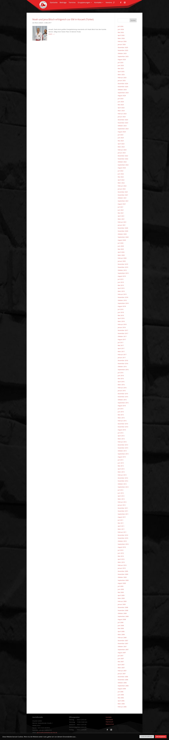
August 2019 (122, 276)
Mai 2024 (121, 105)
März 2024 (121, 111)
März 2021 (121, 219)
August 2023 (122, 132)
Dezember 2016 (123, 360)
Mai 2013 (121, 466)
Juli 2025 (120, 62)
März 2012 (121, 499)
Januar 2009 (122, 604)
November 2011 (123, 511)
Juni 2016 (121, 375)
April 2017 (121, 348)
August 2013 (122, 457)
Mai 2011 (121, 523)
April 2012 (121, 496)
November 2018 (123, 297)
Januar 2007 (122, 674)
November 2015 (123, 397)
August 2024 (122, 95)
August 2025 (122, 59)
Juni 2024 (121, 102)
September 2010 (123, 544)
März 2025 (121, 74)
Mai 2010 (121, 556)
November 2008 (123, 610)
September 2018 (123, 303)
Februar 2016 (122, 388)
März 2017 (121, 351)
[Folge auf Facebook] (120, 2)
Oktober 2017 (122, 336)
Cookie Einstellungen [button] (147, 736)
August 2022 (122, 168)
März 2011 (121, 529)
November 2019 (123, 267)
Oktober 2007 (122, 646)
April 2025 (121, 71)
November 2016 (123, 363)
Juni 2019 (121, 282)
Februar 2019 (122, 294)
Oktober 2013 (122, 451)
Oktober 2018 (122, 300)
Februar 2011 (122, 532)
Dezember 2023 (123, 120)
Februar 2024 (122, 114)
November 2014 (123, 427)
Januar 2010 (122, 568)
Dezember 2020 (123, 228)
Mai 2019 (121, 285)
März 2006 (121, 704)
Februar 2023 (122, 150)
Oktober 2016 (122, 366)
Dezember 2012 (123, 478)
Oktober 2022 (122, 162)
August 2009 (122, 583)
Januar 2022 (122, 189)
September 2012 (123, 487)
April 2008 (121, 631)
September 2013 (123, 454)
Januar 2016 (122, 391)
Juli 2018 (120, 309)
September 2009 (123, 580)
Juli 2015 (120, 409)
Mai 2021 (121, 213)
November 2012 (123, 481)
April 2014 (121, 436)
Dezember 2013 (123, 445)
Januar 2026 (122, 44)
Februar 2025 (122, 77)
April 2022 (121, 180)
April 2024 (121, 108)
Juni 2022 (121, 174)
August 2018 (122, 306)
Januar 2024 (122, 117)
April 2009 (121, 595)
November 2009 (123, 574)
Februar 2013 (122, 475)
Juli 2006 (120, 692)
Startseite (54, 3)
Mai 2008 (121, 628)
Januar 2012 (122, 505)
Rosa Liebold (39, 23)
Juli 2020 (120, 243)
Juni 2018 (121, 312)
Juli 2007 (120, 656)
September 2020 (123, 237)
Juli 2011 (120, 520)
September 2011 (123, 514)
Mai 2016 (121, 378)
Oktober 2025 (122, 53)
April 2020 (121, 252)
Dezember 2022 (123, 156)
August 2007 (122, 652)
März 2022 (121, 183)
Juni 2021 (121, 210)
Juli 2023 (120, 135)
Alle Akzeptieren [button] (160, 736)
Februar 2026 (122, 41)
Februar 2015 (122, 421)
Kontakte (98, 3)
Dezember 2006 (123, 677)
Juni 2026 (121, 29)
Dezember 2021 (123, 192)
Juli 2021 (120, 207)
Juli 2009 (120, 586)
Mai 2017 (121, 345)
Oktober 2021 (122, 198)
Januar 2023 (122, 153)
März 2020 (121, 255)
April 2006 (121, 701)
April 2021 (121, 216)
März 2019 (121, 291)
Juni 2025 (121, 65)
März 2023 (121, 147)
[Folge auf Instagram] (124, 2)
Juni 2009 (121, 589)
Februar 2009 (122, 601)
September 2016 (123, 369)
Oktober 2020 (122, 234)
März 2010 (121, 562)
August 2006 (122, 689)
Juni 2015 (121, 412)
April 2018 (121, 318)
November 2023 (123, 123)
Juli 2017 (120, 342)
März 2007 (121, 668)
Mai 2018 (121, 315)
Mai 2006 (121, 698)
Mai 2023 (121, 141)
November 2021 (123, 195)
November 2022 (123, 159)
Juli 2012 (120, 490)
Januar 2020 (122, 261)
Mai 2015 (121, 415)
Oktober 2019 (122, 270)
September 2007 (123, 649)
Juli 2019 (120, 279)
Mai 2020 (121, 249)
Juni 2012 (121, 493)
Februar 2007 (122, 671)
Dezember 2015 (123, 394)
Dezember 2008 (123, 607)
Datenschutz (110, 724)
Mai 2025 (121, 68)
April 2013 (121, 469)
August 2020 (122, 240)
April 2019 (121, 288)
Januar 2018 (122, 327)
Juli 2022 (120, 171)
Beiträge (63, 3)
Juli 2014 (120, 433)
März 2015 (121, 418)
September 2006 (123, 686)
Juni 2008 (121, 625)
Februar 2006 (122, 707)
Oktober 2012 (122, 484)
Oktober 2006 (122, 683)
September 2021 (123, 201)
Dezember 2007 (123, 640)
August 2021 (122, 204)
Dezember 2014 (123, 424)
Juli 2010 (120, 550)
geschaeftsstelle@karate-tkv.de (47, 732)
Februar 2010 (122, 565)
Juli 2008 (120, 622)
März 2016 (121, 385)
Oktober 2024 (122, 90)
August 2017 (122, 339)
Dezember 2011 (123, 508)
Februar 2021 (122, 222)
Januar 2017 (122, 357)
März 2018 (121, 321)
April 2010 (121, 559)
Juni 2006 (121, 695)
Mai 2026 (121, 32)
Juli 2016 (120, 373)
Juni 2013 (121, 463)
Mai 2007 (121, 661)
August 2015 (122, 406)
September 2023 (123, 129)
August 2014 (122, 430)
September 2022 (123, 165)
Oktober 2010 (122, 541)
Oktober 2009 (122, 577)
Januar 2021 (122, 225)
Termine (72, 3)
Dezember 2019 (123, 264)
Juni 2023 (121, 138)
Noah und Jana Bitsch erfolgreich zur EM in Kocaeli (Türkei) (63, 19)
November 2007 (123, 643)
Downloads (109, 719)
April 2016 (121, 382)
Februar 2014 (122, 442)
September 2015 (123, 403)
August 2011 (122, 517)
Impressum (109, 722)
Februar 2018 (122, 324)
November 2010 (123, 538)
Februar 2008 (122, 637)
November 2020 (123, 231)
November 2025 (123, 50)
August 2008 (122, 619)
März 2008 (121, 634)
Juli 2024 (120, 99)
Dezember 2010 (123, 535)
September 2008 (123, 616)
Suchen (133, 20)
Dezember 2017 (123, 330)
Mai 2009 (121, 592)
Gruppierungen (84, 3)
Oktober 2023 (122, 126)
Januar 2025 (122, 80)
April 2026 (121, 35)
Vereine (109, 3)
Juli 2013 (120, 460)
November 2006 (123, 680)
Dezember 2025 (123, 47)
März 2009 (121, 598)
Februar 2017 (122, 354)
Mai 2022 (121, 177)
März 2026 (121, 38)
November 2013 (123, 448)
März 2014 (121, 439)
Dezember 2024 (123, 83)
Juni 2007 (121, 658)
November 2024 (123, 86)
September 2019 (123, 273)
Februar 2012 (122, 502)
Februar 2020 (122, 258)
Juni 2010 (121, 553)
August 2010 (122, 547)
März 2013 (121, 472)
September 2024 (123, 93)
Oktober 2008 (122, 613)
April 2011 (121, 526)
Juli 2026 (120, 26)
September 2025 (123, 56)
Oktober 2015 (122, 400)
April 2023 (121, 144)
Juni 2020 (121, 246)
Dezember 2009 (123, 571)
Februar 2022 (122, 186)
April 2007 (121, 665)
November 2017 (123, 333)
